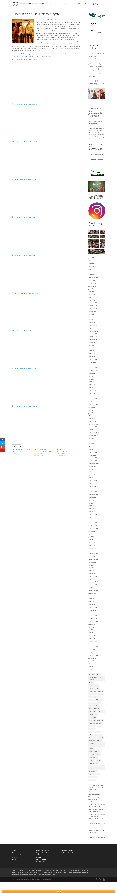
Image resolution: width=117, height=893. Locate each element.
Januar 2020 (92, 455)
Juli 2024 (91, 314)
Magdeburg (92, 737)
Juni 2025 (91, 289)
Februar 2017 (92, 548)
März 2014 (91, 638)
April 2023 (91, 354)
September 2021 (93, 404)
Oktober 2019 (92, 461)
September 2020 (93, 432)
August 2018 (92, 497)
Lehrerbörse (98, 735)
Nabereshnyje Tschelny (95, 740)
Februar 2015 (92, 607)
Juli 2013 (91, 661)
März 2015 (91, 604)
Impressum (85, 870)
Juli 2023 (91, 345)
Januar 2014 (92, 644)
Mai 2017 (91, 539)
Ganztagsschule (93, 714)
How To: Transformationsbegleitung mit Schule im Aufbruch (96, 804)
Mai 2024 (91, 320)
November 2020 (93, 427)
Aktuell (86, 4)
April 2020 (91, 447)
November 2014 (93, 616)
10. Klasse (91, 674)
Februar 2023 (92, 359)
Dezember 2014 (93, 613)
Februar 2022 (92, 390)
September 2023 (93, 339)
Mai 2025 (91, 291)
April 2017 (91, 542)
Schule (60, 4)
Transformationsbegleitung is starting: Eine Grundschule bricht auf (96, 816)
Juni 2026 (91, 260)
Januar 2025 (92, 300)
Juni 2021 (91, 413)
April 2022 (91, 385)
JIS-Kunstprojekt (97, 82)
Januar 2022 (92, 393)
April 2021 (91, 415)
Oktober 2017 (92, 525)
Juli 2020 (91, 438)
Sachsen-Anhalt (93, 757)
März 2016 (91, 573)
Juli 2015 (91, 596)
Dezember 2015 (93, 582)
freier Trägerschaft (94, 708)
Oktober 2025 (92, 283)
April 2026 (91, 266)
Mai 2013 (91, 666)
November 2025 (93, 280)
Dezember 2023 (93, 331)
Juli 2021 (91, 410)
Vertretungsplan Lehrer (19, 870)
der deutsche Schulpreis (95, 700)
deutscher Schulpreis (94, 703)
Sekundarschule (93, 771)
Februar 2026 (92, 272)
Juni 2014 (91, 630)
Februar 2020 (92, 452)
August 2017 (92, 531)
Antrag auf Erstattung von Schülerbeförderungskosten (63, 870)
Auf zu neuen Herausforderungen (63, 450)
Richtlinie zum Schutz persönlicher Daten (53, 872)
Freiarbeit (39, 857)
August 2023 (92, 342)
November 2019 (93, 458)
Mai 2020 (91, 444)
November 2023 (93, 334)
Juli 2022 (91, 376)
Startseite (53, 4)
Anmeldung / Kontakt (67, 850)
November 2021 (93, 399)
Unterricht (77, 4)
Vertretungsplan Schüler (36, 870)
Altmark (91, 682)
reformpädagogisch (94, 751)
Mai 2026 (91, 263)
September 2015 (93, 590)
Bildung (101, 694)
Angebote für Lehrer (94, 688)
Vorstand (64, 855)
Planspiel (91, 748)
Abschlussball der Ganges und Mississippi (95, 678)
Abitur (98, 674)
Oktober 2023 (92, 337)
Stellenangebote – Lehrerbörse (70, 853)
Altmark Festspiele (94, 685)
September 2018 (93, 494)
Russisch (91, 754)
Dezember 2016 (93, 554)
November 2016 (93, 556)
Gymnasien (92, 720)
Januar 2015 (92, 610)
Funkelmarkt (101, 711)
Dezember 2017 (93, 520)
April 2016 (91, 571)
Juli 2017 (91, 534)
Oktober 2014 (92, 618)
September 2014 (93, 621)
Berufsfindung (92, 694)
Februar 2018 (92, 514)
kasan (99, 726)
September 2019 (93, 463)
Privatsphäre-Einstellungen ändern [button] (78, 872)
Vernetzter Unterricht (42, 850)
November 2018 (93, 489)
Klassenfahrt (92, 729)
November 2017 (93, 523)
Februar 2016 (92, 576)
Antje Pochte (92, 691)
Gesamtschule (93, 717)
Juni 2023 (91, 348)
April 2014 (91, 635)
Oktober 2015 (92, 587)
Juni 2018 (91, 503)
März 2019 (91, 478)
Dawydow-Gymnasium (95, 697)
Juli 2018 (91, 500)
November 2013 (93, 649)
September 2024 (93, 308)
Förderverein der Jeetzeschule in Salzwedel (96, 112)
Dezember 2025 (93, 277)
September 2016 (93, 559)
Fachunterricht (40, 855)
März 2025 (91, 297)
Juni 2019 (91, 469)
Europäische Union (94, 705)
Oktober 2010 (92, 669)
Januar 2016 (92, 579)
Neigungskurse (41, 859)
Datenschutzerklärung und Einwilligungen (25, 872)
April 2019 (91, 475)
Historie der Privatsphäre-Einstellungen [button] (24, 874)
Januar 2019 (92, 483)
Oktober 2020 (92, 430)
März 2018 (91, 511)
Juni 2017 (91, 537)
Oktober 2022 (92, 370)
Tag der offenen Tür (94, 774)
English (97, 4)
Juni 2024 (91, 317)
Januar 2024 (92, 328)
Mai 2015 (91, 599)
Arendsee (100, 691)
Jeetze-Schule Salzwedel (95, 723)
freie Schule (92, 711)
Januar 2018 (92, 517)
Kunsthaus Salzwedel (94, 732)
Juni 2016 (91, 565)
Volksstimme (92, 780)
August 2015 (92, 593)
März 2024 (91, 323)
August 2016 (92, 562)
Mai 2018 (91, 506)
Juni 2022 (91, 379)
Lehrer (91, 735)
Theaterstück (92, 777)
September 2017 (93, 528)
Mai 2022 (91, 382)
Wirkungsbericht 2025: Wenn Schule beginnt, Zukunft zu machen (95, 797)
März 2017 (91, 545)
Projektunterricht (41, 853)
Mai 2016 (91, 568)
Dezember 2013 (93, 647)
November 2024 (93, 303)
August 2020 (92, 435)
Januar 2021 (92, 421)
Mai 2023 (91, 351)
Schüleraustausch (93, 763)
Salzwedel (91, 760)
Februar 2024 (92, 325)
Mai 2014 (91, 633)
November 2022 (93, 368)
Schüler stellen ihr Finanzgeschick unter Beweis (43, 450)
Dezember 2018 (93, 486)
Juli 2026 (91, 258)
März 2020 (91, 449)
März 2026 (91, 269)
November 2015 (93, 585)
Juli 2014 (91, 627)
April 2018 (91, 509)
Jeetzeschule (92, 726)
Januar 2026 (92, 275)
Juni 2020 (91, 441)
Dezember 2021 (93, 396)
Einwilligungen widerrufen (96, 837)
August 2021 (92, 407)
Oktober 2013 (92, 652)
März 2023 (91, 356)
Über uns (67, 4)
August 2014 (92, 624)
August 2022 (92, 373)
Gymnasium (100, 720)
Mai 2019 (91, 472)
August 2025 (92, 286)
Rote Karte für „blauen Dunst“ (21, 450)
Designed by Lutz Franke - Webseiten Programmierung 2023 (32, 879)
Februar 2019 (92, 480)
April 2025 (91, 294)
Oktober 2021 (92, 401)
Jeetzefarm (15, 859)
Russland (98, 754)
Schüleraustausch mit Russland (94, 767)
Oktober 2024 (92, 306)
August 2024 (92, 311)
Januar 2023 (92, 362)
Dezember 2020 (93, 424)
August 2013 (92, 658)
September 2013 (93, 655)
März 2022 (91, 387)
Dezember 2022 (93, 365)
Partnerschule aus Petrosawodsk (93, 744)
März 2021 (91, 418)
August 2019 (92, 466)
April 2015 (91, 602)
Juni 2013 (91, 663)
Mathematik (100, 737)
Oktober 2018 (92, 492)
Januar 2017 (92, 551)
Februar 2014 (92, 641)
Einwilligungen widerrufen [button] (47, 874)
